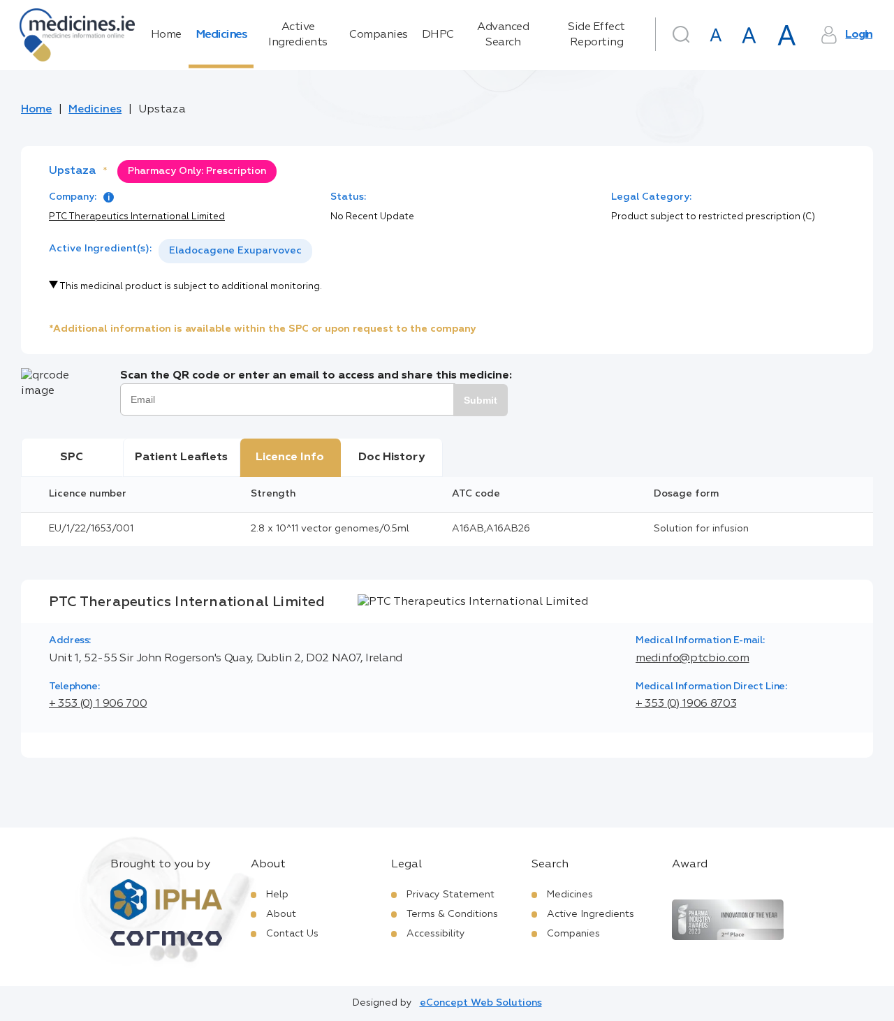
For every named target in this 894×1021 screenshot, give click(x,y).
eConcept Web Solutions (481, 1003)
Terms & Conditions (452, 914)
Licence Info (290, 457)
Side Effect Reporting (596, 35)
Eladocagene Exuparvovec (235, 251)
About (281, 914)
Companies (378, 35)
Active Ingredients (298, 35)
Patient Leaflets (181, 457)
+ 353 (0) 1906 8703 (686, 704)
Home (166, 35)
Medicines (221, 35)
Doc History (391, 457)
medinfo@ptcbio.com (692, 658)
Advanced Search (503, 35)
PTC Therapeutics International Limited (137, 216)
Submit (480, 400)
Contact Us (292, 934)
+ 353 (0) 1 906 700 (98, 704)
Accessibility (435, 934)
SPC (71, 457)
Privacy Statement (450, 894)
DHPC (438, 35)
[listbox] (235, 251)
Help (277, 894)
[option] (235, 251)
